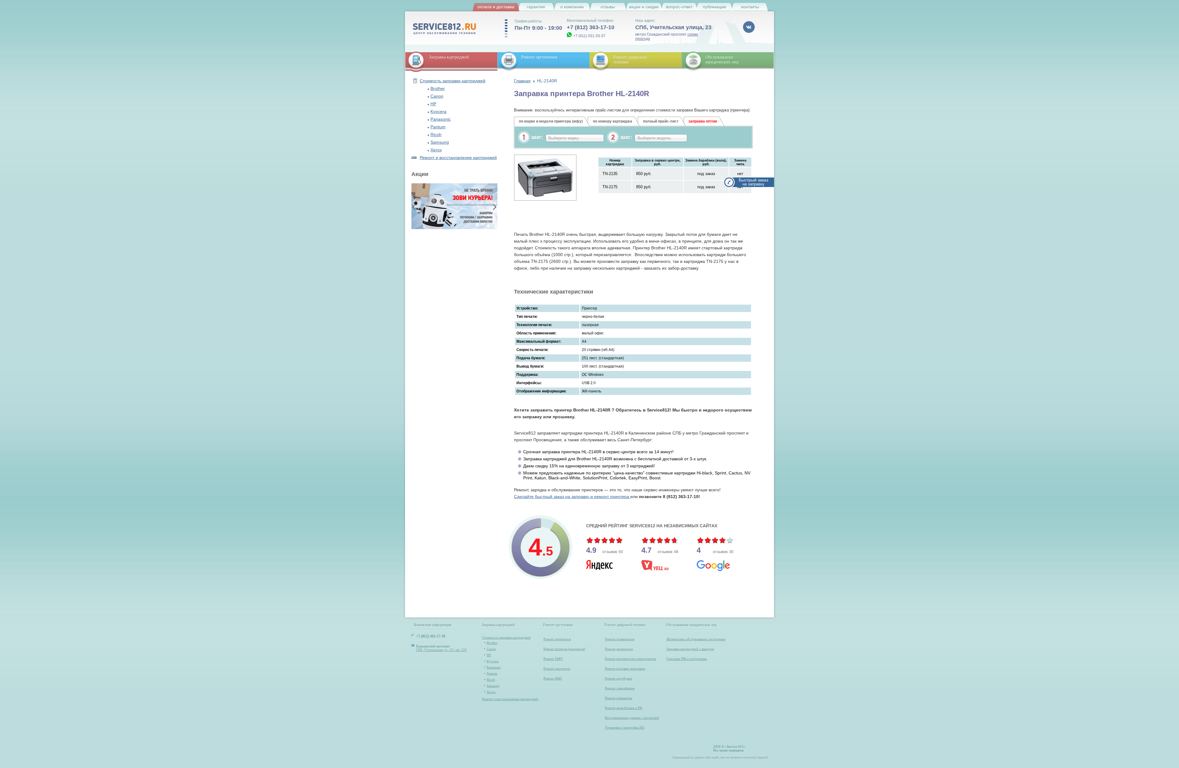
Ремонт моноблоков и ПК (623, 708)
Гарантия (536, 6)
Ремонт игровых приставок (625, 668)
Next (494, 207)
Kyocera (438, 111)
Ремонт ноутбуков (618, 678)
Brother (437, 88)
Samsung (439, 142)
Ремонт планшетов (618, 698)
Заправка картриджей (449, 57)
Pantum (438, 126)
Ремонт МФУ (553, 659)
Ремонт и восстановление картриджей (458, 157)
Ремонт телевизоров (619, 639)
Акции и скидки (644, 6)
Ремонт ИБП (552, 678)
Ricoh (436, 134)
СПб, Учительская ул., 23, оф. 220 (441, 650)
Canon (436, 96)
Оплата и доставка (495, 6)
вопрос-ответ (679, 6)
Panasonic (440, 119)
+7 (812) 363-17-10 (590, 27)
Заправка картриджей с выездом (690, 649)
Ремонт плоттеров (556, 668)
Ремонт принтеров (557, 639)
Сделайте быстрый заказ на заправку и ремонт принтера (572, 496)
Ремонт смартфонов (619, 688)
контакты (750, 6)
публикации (714, 6)
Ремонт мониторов (619, 649)
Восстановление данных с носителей (632, 717)
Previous (414, 207)
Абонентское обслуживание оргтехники (695, 639)
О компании (572, 6)
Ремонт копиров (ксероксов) (564, 649)
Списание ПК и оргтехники (686, 659)
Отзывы (608, 6)
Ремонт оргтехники (539, 57)
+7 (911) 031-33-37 (589, 36)
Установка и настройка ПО (624, 727)
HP (433, 103)
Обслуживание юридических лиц (721, 59)
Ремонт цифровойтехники (630, 59)
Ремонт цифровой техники (625, 625)
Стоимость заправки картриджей (452, 80)
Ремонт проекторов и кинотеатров (630, 659)
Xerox (436, 149)
